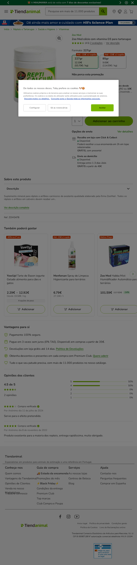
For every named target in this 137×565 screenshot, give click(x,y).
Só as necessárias (59, 107)
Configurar (35, 107)
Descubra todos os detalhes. (37, 98)
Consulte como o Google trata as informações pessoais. (75, 98)
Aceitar (102, 107)
